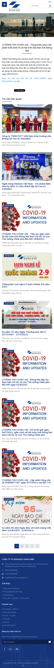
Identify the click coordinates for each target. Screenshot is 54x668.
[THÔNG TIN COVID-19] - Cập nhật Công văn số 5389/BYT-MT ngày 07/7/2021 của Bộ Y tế (26, 481)
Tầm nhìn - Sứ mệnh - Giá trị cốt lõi (16, 598)
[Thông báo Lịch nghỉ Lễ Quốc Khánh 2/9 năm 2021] (27, 266)
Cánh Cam (28, 665)
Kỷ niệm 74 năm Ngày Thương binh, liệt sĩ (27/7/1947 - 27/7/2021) (24, 333)
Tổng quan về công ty (11, 588)
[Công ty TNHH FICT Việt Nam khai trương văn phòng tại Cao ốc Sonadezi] (27, 118)
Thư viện (6, 619)
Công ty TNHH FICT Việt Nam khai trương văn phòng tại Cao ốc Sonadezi (26, 137)
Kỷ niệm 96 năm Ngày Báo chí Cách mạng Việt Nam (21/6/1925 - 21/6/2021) (26, 529)
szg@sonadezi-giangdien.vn (16, 578)
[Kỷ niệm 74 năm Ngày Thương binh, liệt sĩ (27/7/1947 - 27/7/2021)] (27, 314)
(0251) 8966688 (11, 570)
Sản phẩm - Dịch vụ (11, 609)
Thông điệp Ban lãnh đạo (13, 592)
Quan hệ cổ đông (9, 612)
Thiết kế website (45, 663)
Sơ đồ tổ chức (8, 595)
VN (49, 2)
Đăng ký (50, 642)
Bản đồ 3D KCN (9, 625)
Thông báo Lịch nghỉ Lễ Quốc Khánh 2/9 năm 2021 (26, 285)
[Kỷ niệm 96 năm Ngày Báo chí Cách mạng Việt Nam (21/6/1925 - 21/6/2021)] (27, 510)
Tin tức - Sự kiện (9, 616)
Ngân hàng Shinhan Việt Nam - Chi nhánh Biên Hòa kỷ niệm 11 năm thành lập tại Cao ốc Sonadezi (26, 186)
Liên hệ (6, 622)
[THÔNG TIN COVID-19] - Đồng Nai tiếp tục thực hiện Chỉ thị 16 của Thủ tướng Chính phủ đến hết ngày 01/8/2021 (26, 382)
